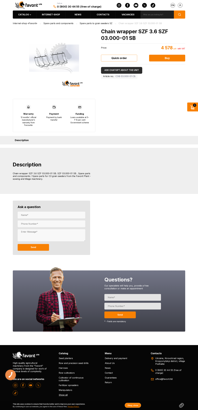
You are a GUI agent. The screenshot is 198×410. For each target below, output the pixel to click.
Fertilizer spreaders (68, 385)
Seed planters (66, 358)
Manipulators (65, 390)
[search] (179, 15)
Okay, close (133, 405)
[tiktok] (153, 5)
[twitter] (144, 5)
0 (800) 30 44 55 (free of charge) (79, 6)
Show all (63, 395)
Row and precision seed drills (73, 363)
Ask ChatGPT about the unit (121, 70)
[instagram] (119, 5)
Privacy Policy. (73, 407)
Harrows (63, 368)
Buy (167, 58)
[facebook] (127, 5)
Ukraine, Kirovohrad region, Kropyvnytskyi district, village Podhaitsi (170, 361)
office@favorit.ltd (164, 379)
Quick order (119, 58)
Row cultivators (67, 372)
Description (22, 140)
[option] (54, 58)
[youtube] (136, 5)
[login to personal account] (180, 5)
